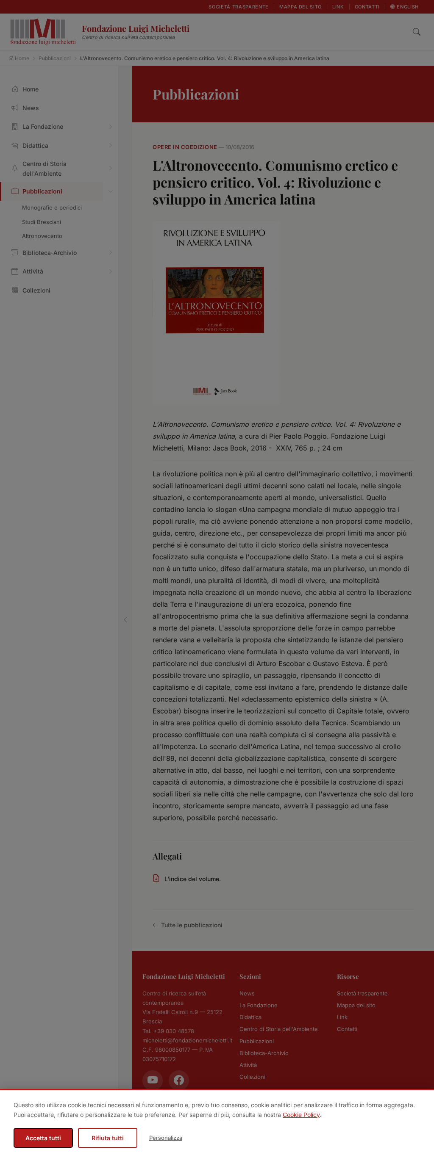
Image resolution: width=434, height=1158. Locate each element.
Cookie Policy (301, 1114)
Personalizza (165, 1137)
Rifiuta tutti (108, 1137)
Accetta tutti (43, 1137)
